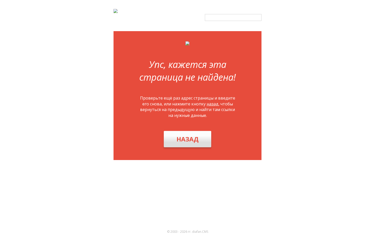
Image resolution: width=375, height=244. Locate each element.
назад (212, 104)
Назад (187, 139)
